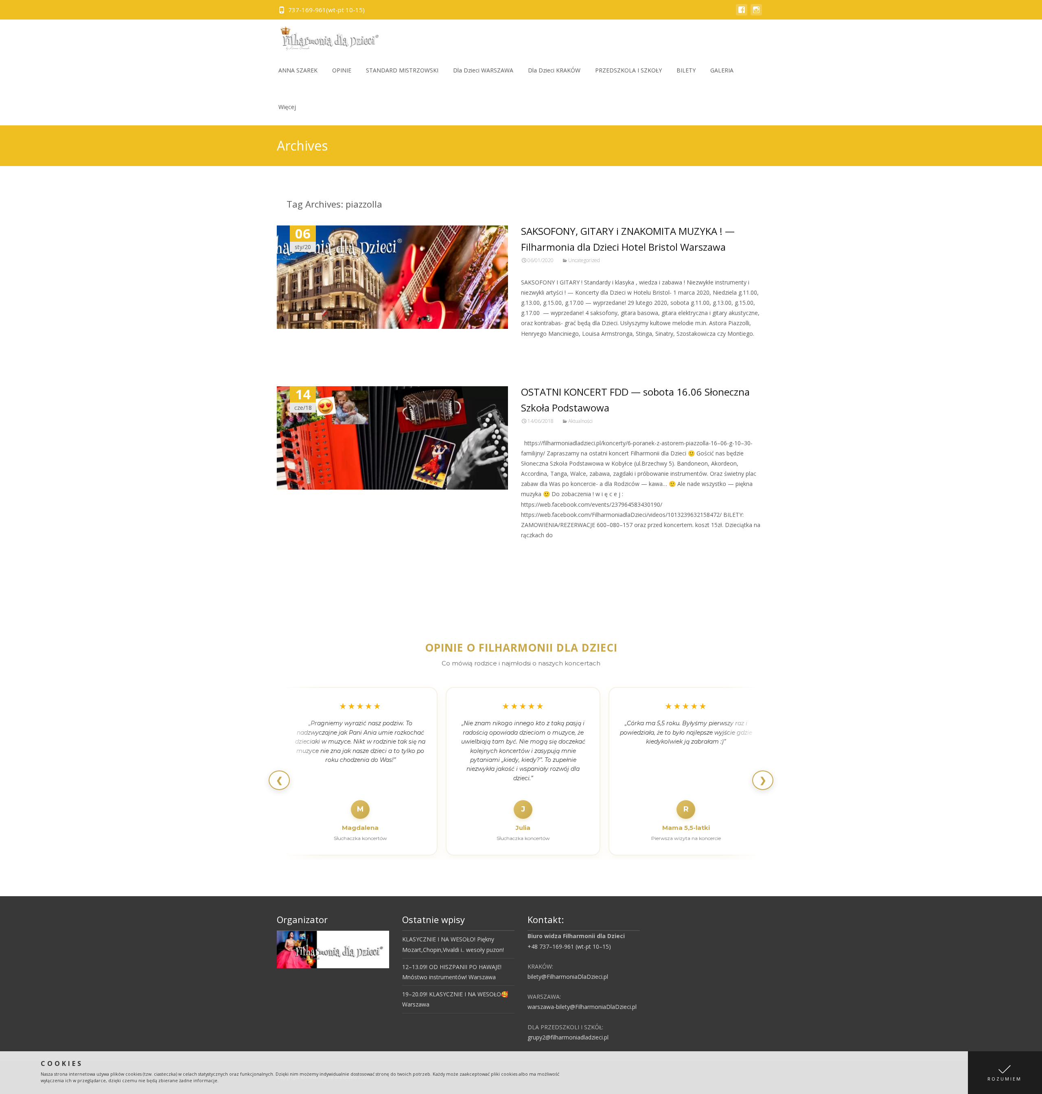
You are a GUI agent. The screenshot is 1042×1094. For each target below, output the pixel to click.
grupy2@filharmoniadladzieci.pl (568, 1037)
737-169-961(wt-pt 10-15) (326, 10)
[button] (1005, 1072)
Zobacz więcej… (544, 348)
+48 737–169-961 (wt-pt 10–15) (569, 946)
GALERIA (721, 70)
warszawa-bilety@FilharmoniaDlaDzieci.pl (582, 1007)
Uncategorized (584, 260)
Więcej (287, 107)
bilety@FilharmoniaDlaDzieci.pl (568, 976)
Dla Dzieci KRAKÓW (554, 70)
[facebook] (741, 14)
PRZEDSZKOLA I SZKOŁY (628, 70)
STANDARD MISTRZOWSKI (402, 70)
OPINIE (341, 70)
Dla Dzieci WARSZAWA (483, 70)
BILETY (686, 70)
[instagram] (756, 14)
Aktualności (580, 421)
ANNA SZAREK (297, 70)
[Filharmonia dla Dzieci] (327, 36)
